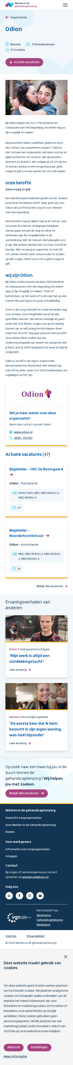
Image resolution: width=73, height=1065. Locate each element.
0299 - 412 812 (23, 438)
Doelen (10, 832)
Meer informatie (15, 1056)
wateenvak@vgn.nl (35, 877)
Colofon (10, 936)
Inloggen (11, 856)
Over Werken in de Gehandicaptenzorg (30, 825)
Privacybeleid (35, 936)
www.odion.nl (23, 432)
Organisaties (18, 17)
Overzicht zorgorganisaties (23, 818)
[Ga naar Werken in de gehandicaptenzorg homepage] (21, 5)
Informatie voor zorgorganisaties (27, 849)
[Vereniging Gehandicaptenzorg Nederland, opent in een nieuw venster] (19, 918)
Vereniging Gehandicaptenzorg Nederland (50, 920)
